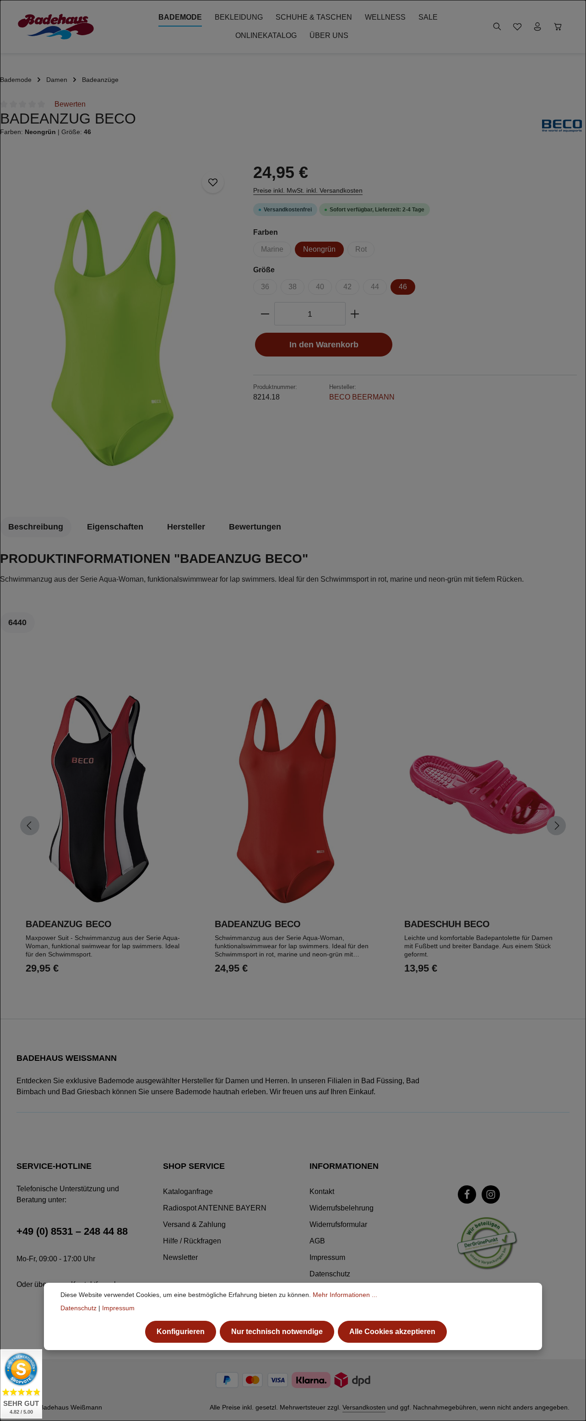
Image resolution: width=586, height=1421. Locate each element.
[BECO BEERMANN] (562, 126)
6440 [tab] (17, 622)
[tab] (35, 527)
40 (320, 287)
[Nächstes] (556, 825)
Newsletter (180, 1257)
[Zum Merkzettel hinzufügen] (213, 182)
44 (375, 287)
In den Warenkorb (323, 344)
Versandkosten (363, 1407)
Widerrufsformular (338, 1224)
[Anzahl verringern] (265, 313)
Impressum (327, 1257)
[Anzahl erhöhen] (355, 313)
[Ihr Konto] (537, 26)
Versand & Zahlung (194, 1224)
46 (403, 287)
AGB (317, 1241)
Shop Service (194, 1166)
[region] (122, 329)
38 (292, 287)
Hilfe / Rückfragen (192, 1241)
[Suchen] (497, 26)
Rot (361, 249)
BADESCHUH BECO (447, 924)
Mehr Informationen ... (345, 1294)
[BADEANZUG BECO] (122, 329)
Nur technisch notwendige (277, 1331)
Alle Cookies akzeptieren (392, 1331)
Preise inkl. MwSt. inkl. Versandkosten (308, 190)
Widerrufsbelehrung (341, 1208)
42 (347, 287)
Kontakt (321, 1191)
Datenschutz (329, 1274)
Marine (272, 249)
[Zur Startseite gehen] (55, 26)
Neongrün (319, 249)
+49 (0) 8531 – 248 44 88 (72, 1231)
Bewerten (70, 104)
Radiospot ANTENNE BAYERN (214, 1208)
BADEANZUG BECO (69, 924)
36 (265, 287)
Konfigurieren (181, 1331)
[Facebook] (467, 1194)
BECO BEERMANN (362, 397)
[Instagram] (491, 1194)
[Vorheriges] (29, 825)
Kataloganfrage (188, 1191)
